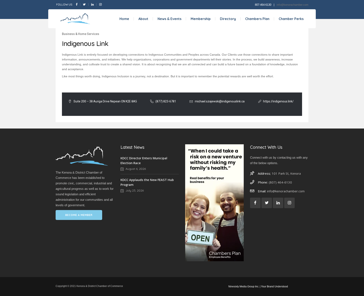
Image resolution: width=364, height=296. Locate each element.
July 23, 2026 (134, 190)
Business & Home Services (80, 34)
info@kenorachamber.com (292, 4)
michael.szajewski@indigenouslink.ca (220, 101)
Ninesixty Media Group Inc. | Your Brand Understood (258, 286)
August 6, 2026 (135, 169)
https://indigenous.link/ (278, 101)
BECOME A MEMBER (78, 215)
